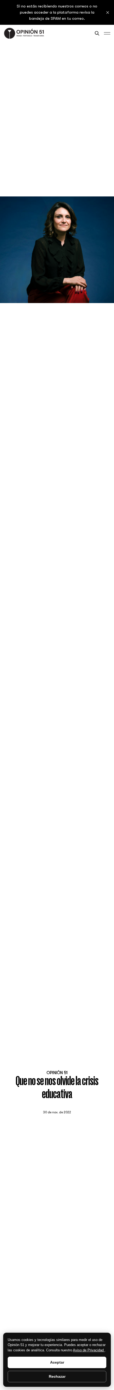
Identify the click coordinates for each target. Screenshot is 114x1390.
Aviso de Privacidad (89, 1350)
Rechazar (57, 1376)
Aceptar (57, 1362)
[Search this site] (97, 33)
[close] (107, 12)
